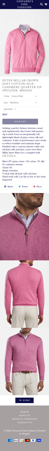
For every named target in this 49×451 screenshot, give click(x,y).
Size (6, 102)
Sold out (20, 121)
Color (6, 96)
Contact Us (24, 422)
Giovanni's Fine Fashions (24, 4)
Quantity (8, 109)
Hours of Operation (24, 419)
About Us (24, 415)
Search (24, 412)
